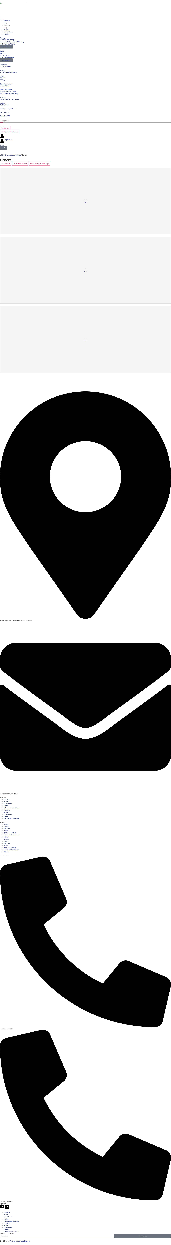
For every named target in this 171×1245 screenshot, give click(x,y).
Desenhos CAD (5, 116)
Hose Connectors (6, 90)
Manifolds (3, 65)
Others (2, 103)
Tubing (2, 70)
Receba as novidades (7, 1233)
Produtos (7, 21)
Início (2, 155)
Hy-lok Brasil (8, 804)
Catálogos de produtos (8, 109)
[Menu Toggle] (1, 18)
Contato (6, 34)
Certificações (4, 112)
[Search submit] (1, 124)
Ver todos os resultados (9, 132)
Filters (2, 76)
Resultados (5, 128)
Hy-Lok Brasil (8, 32)
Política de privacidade (11, 808)
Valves (2, 51)
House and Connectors (11, 835)
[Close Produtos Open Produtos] (5, 23)
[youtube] (2, 1206)
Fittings (2, 38)
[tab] (5, 163)
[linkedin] (7, 1206)
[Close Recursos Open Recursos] (5, 28)
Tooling (2, 97)
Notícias (6, 30)
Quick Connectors (6, 84)
